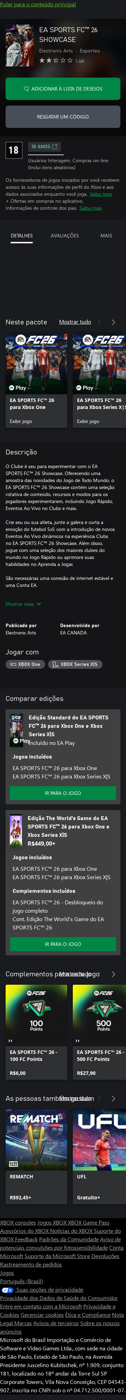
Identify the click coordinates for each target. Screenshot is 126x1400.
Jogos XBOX (52, 1222)
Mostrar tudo (75, 321)
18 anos (40, 146)
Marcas (23, 1323)
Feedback (26, 1239)
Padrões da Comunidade (69, 1239)
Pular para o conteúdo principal (38, 4)
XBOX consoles (18, 1222)
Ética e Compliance (88, 1314)
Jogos (7, 1272)
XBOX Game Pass (89, 1222)
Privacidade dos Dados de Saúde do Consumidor (59, 1297)
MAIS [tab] (106, 235)
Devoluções (105, 1255)
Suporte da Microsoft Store (57, 1255)
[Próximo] (113, 322)
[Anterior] (99, 322)
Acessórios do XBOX (25, 1230)
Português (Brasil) (21, 1281)
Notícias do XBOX (72, 1230)
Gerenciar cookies (42, 1314)
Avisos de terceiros (56, 1323)
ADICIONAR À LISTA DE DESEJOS (66, 88)
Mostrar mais (20, 604)
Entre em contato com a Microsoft (41, 1306)
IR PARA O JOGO (63, 793)
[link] (36, 380)
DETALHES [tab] (22, 235)
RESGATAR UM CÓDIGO (63, 116)
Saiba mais (101, 194)
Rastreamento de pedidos (31, 1264)
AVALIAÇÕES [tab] (65, 235)
